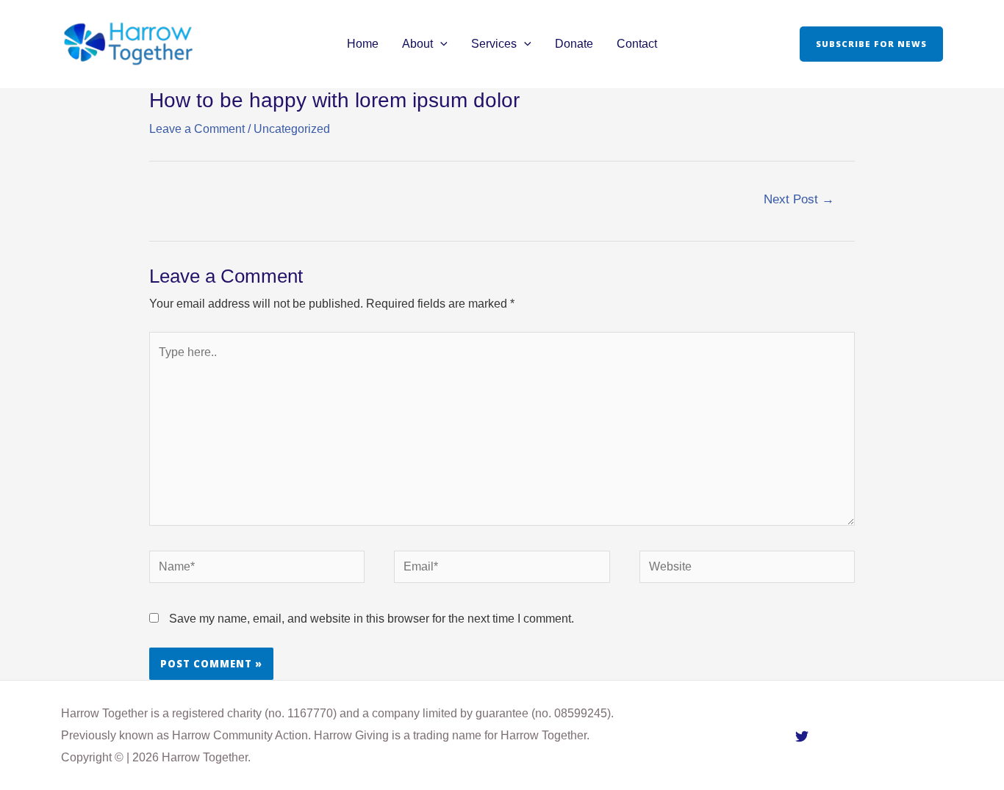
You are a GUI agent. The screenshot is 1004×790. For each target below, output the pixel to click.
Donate (574, 43)
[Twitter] (801, 736)
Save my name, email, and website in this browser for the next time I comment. (371, 618)
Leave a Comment (197, 129)
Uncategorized (292, 129)
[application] (440, 44)
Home (363, 43)
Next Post (799, 199)
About (417, 43)
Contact (637, 43)
